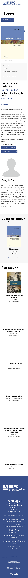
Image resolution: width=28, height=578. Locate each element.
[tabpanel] (14, 240)
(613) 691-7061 (14, 511)
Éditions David (6, 99)
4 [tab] (15, 257)
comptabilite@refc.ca (14, 535)
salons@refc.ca (14, 546)
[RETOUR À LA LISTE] (7, 21)
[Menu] (24, 31)
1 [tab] (8, 257)
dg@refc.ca (14, 530)
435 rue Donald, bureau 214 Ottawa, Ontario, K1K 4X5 (14, 504)
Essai (7, 65)
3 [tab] (13, 257)
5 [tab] (17, 257)
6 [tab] (19, 257)
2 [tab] (10, 257)
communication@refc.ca (14, 541)
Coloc (24, 558)
